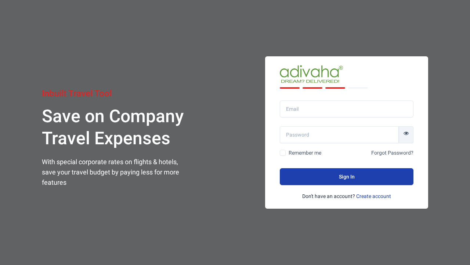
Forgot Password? (392, 153)
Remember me (305, 153)
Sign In (347, 177)
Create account (373, 196)
